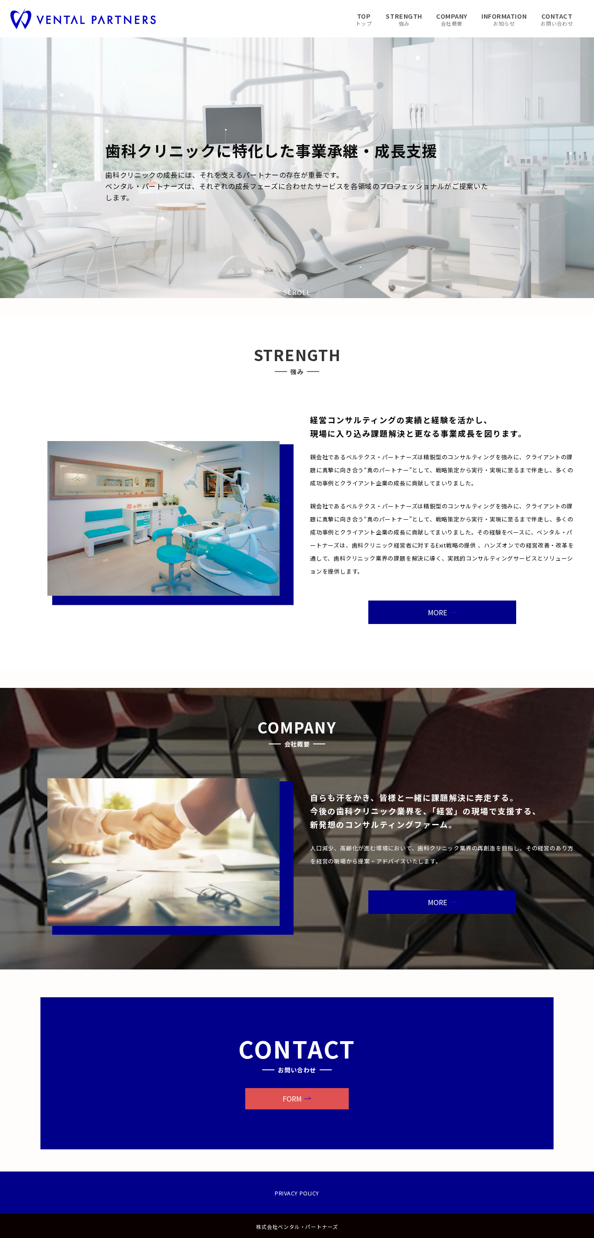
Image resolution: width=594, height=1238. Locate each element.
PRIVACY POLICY (297, 1193)
